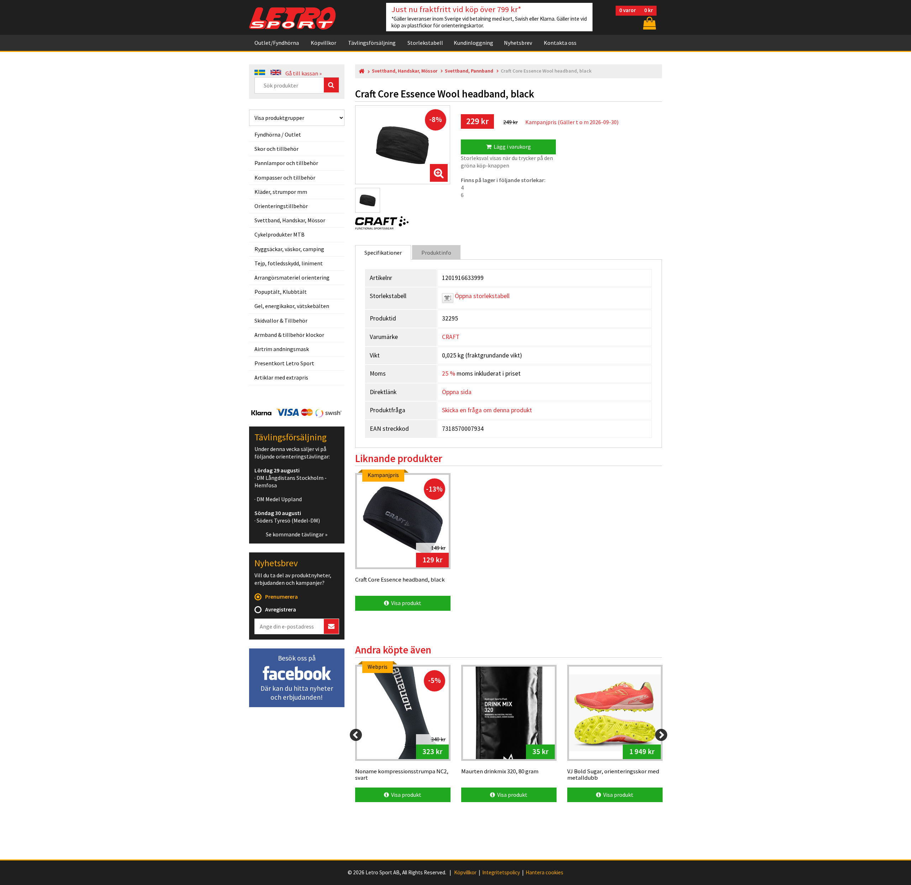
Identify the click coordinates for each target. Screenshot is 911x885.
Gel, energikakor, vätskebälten (291, 305)
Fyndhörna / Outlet (277, 134)
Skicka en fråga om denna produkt (487, 410)
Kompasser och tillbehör (284, 177)
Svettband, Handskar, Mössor (289, 220)
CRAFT (450, 337)
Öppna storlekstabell (481, 296)
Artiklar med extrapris (281, 377)
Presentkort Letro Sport (284, 363)
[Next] (661, 735)
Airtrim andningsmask (281, 349)
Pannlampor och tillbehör (286, 162)
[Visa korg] (649, 23)
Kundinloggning (473, 42)
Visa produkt (405, 602)
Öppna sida (457, 392)
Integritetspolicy (501, 872)
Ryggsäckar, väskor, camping (289, 249)
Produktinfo (436, 252)
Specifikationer (383, 252)
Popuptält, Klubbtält (280, 291)
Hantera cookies (544, 872)
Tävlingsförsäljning (372, 42)
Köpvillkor (323, 42)
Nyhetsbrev (518, 42)
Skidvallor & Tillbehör (280, 320)
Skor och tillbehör (276, 148)
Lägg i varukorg (511, 146)
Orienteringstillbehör (281, 206)
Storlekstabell (425, 42)
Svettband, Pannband (469, 71)
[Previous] (356, 735)
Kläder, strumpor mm (280, 191)
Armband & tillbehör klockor (289, 334)
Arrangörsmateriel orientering (292, 277)
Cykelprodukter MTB (279, 234)
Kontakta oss (560, 42)
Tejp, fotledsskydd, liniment (288, 263)
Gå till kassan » (303, 73)
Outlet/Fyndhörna (276, 42)
